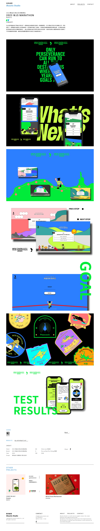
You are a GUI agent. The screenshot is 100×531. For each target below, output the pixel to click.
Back (66, 432)
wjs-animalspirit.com (20, 440)
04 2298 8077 (39, 517)
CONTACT (90, 4)
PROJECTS (81, 4)
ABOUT (72, 4)
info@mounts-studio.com (42, 516)
